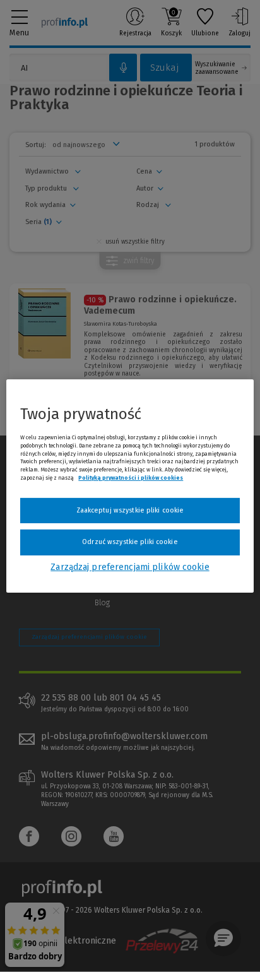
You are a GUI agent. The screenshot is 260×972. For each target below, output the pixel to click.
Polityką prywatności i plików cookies (130, 478)
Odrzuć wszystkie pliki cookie (129, 542)
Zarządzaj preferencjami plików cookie (129, 567)
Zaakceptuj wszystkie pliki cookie (130, 510)
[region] (129, 486)
